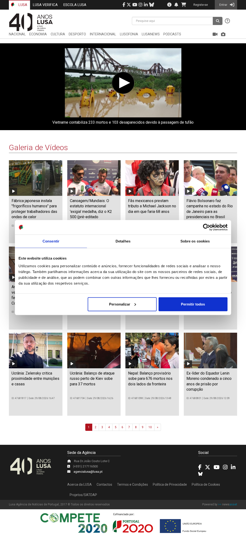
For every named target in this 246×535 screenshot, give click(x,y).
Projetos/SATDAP (83, 495)
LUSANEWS (151, 34)
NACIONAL (17, 34)
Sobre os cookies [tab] (195, 241)
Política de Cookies (206, 484)
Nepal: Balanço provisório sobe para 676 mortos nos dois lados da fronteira (150, 378)
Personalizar (119, 304)
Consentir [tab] (51, 241)
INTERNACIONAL (103, 34)
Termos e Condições (132, 484)
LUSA (22, 5)
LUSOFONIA (129, 34)
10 (150, 427)
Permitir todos (193, 304)
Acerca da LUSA (79, 484)
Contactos (104, 484)
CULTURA (58, 34)
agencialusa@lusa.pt (88, 471)
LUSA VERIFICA (45, 5)
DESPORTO (77, 34)
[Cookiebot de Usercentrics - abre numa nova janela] (206, 227)
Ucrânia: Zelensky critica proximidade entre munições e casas (35, 378)
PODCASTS (172, 34)
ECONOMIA (38, 34)
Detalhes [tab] (123, 241)
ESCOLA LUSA (74, 5)
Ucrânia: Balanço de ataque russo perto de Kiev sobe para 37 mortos (92, 378)
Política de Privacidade (170, 484)
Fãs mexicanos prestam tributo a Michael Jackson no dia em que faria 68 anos (152, 206)
